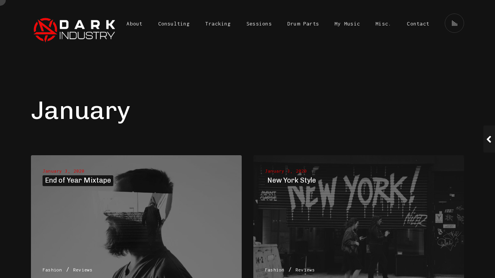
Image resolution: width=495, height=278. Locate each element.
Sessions (259, 23)
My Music (347, 23)
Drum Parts (303, 23)
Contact (418, 23)
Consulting (174, 23)
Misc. (383, 23)
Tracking (218, 23)
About (134, 23)
